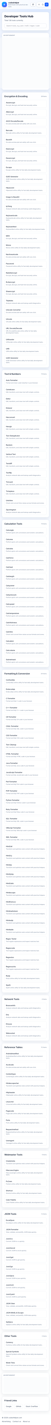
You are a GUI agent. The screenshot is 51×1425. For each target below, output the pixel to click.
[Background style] (33, 4)
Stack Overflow (32, 1406)
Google (8, 1406)
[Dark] (43, 4)
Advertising (6, 1421)
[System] (47, 4)
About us (26, 1421)
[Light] (39, 4)
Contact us (17, 1421)
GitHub (18, 1406)
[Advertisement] (25, 62)
